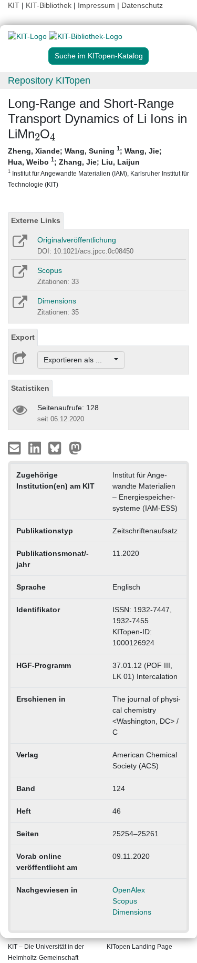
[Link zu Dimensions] (19, 305)
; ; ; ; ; (98, 167)
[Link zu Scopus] (19, 275)
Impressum (96, 5)
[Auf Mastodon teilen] (75, 447)
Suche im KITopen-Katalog (99, 56)
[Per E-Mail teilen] (15, 447)
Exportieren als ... (78, 360)
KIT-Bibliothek (50, 5)
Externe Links (35, 220)
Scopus (49, 270)
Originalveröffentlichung (76, 240)
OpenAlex (128, 890)
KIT (13, 5)
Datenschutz (142, 5)
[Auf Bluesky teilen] (57, 447)
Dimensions (56, 301)
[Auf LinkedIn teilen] (36, 447)
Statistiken (30, 388)
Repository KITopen (49, 80)
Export (23, 337)
